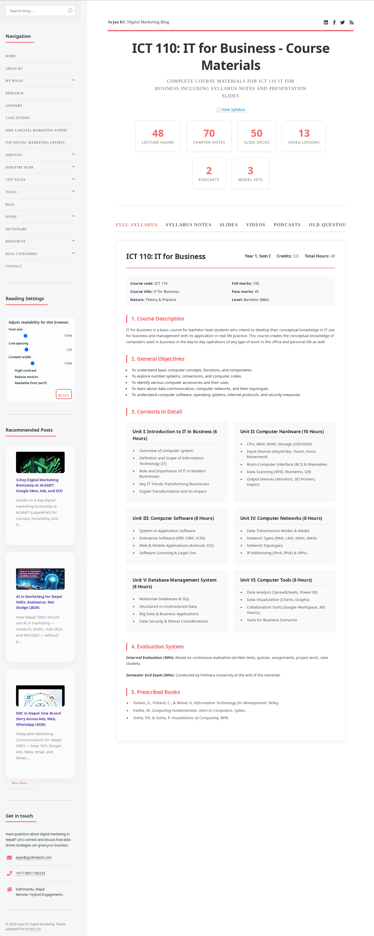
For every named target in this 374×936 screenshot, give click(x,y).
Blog (10, 204)
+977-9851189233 (30, 873)
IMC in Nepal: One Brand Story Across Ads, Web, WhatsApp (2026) (38, 719)
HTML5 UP (33, 929)
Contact (14, 266)
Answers (14, 106)
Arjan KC (14, 68)
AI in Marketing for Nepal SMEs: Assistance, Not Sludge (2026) (39, 602)
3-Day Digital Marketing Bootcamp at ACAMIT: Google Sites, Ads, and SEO (39, 485)
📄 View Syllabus (230, 109)
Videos (256, 224)
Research (15, 93)
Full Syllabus (136, 224)
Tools (11, 192)
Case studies (18, 118)
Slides (229, 224)
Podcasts (287, 224)
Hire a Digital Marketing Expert (36, 130)
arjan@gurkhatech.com (34, 857)
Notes (11, 217)
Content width (20, 357)
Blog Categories (21, 254)
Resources (16, 241)
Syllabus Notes (188, 224)
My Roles (14, 81)
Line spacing (18, 343)
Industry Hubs (20, 167)
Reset (63, 395)
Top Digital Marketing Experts (35, 142)
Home (11, 56)
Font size (15, 329)
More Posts (19, 783)
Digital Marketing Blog (138, 22)
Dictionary (16, 229)
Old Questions (330, 224)
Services (14, 155)
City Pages (16, 180)
